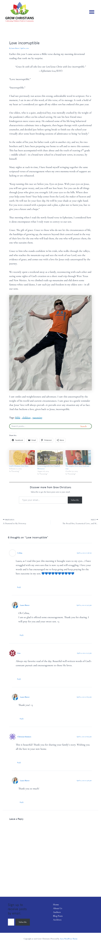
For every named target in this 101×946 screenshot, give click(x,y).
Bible (17, 417)
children (26, 417)
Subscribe (75, 500)
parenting (37, 417)
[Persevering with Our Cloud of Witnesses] (50, 457)
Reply (19, 587)
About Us (57, 908)
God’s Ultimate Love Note (18, 466)
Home (56, 904)
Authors (57, 912)
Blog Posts (58, 915)
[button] (91, 12)
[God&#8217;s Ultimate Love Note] (22, 457)
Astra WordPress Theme (68, 939)
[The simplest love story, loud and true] (78, 457)
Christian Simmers (24, 737)
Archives (57, 919)
